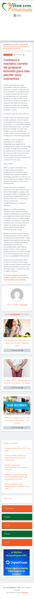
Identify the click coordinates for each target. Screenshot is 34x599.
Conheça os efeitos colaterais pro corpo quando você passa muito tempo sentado (15, 458)
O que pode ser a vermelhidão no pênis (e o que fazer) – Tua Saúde (17, 381)
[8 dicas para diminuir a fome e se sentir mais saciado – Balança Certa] (17, 328)
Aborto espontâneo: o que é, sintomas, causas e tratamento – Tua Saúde (16, 486)
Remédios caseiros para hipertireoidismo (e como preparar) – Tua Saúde (16, 467)
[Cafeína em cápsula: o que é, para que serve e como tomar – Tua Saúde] (17, 405)
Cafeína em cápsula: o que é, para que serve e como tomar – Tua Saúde (17, 420)
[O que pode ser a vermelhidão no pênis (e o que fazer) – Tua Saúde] (17, 368)
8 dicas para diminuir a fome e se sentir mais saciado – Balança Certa (17, 343)
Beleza (7, 517)
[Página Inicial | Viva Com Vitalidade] (17, 7)
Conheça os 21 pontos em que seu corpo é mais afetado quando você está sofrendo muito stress (15, 477)
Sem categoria (8, 55)
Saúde (7, 542)
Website (23, 304)
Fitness (7, 534)
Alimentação (9, 508)
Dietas (7, 525)
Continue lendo (16, 350)
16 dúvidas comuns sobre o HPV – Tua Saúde (16, 449)
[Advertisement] (17, 28)
